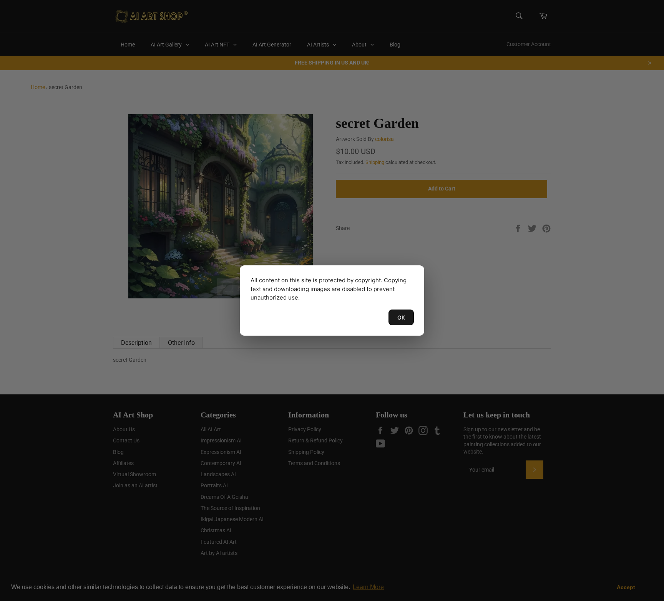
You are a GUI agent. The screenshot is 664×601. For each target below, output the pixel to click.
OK (401, 317)
